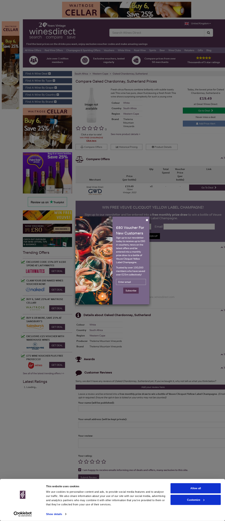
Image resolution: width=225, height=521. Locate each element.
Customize (193, 499)
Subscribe (131, 290)
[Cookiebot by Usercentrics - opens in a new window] (22, 514)
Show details (54, 514)
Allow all (195, 488)
